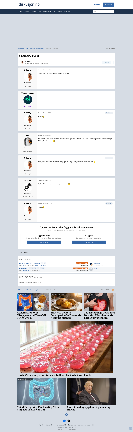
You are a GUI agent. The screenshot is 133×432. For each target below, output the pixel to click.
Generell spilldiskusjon (41, 63)
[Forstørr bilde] (43, 116)
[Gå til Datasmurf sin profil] (28, 187)
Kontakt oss (72, 425)
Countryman (25, 270)
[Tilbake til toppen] (66, 415)
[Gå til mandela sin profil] (91, 269)
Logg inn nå (89, 242)
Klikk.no (74, 427)
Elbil (39, 270)
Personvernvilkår (61, 425)
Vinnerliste (67, 11)
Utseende (49, 425)
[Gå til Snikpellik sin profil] (91, 264)
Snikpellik (97, 263)
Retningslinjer (47, 11)
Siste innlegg (25, 11)
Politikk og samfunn (40, 265)
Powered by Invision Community (66, 429)
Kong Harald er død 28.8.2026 (29, 263)
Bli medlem (108, 4)
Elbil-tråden (23, 268)
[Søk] (112, 11)
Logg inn (97, 4)
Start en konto (44, 242)
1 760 (27, 151)
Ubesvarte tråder (36, 11)
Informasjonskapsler (84, 425)
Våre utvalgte (58, 11)
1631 (42, 268)
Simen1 (23, 265)
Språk (41, 425)
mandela (96, 268)
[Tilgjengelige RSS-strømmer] (113, 290)
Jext (28, 135)
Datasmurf (27, 180)
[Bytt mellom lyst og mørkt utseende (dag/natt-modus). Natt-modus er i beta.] (93, 425)
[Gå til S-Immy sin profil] (21, 62)
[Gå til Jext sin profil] (28, 142)
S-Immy (29, 61)
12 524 (26, 196)
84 (27, 86)
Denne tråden (105, 11)
